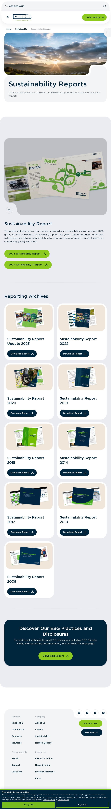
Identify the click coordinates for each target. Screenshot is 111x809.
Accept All (28, 805)
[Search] (104, 6)
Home (8, 29)
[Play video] (100, 58)
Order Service (93, 17)
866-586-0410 (16, 6)
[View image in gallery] (9, 210)
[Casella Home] (22, 17)
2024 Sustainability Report (24, 253)
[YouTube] (103, 712)
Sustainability (21, 29)
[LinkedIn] (79, 712)
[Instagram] (87, 712)
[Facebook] (95, 712)
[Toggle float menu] (106, 32)
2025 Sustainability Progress (25, 264)
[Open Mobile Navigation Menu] (7, 17)
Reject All (82, 805)
